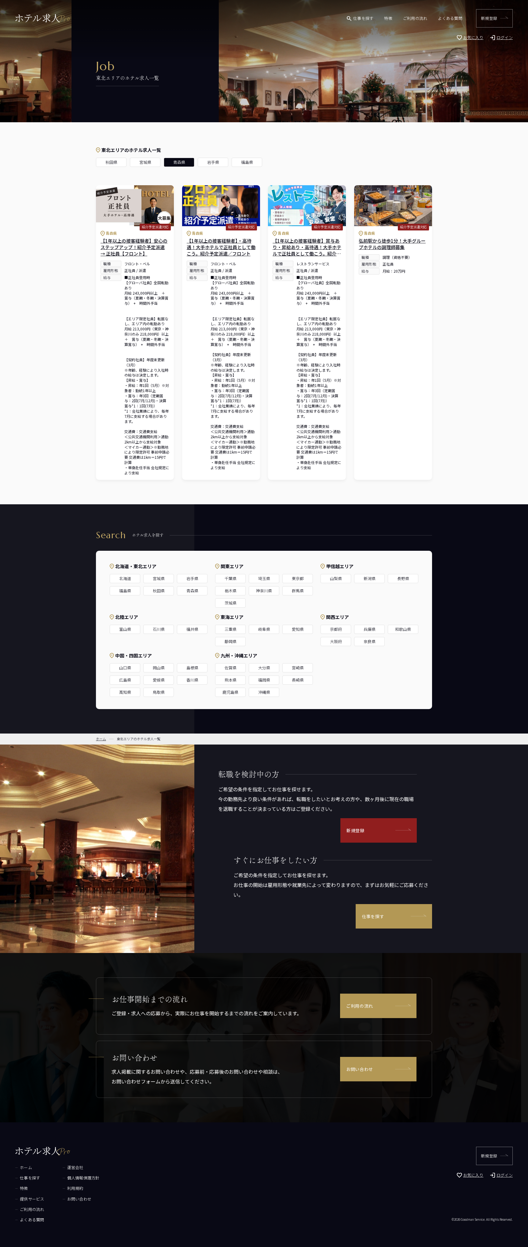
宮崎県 (298, 668)
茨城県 (231, 603)
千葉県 (231, 578)
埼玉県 (264, 578)
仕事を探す (363, 18)
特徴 (388, 18)
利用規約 (75, 1188)
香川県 (192, 680)
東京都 (298, 578)
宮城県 (145, 162)
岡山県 (159, 668)
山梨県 (336, 578)
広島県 (125, 680)
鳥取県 (159, 692)
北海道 (125, 578)
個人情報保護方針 (83, 1178)
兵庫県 (370, 629)
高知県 (125, 692)
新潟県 (370, 578)
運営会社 (75, 1167)
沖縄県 (264, 692)
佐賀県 (231, 668)
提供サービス (32, 1199)
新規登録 (489, 18)
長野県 (403, 578)
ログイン (505, 37)
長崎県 (298, 680)
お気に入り (473, 37)
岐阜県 (264, 629)
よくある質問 (450, 18)
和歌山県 (403, 629)
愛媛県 (159, 680)
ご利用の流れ (415, 18)
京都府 (336, 629)
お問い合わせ (359, 1069)
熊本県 (231, 680)
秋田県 (111, 162)
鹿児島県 (230, 692)
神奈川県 (264, 591)
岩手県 (213, 162)
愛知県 (298, 629)
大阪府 (336, 641)
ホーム (26, 1167)
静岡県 (231, 641)
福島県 (247, 162)
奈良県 (370, 641)
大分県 (264, 668)
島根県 (192, 668)
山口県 (125, 668)
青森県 (179, 162)
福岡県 (264, 680)
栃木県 (231, 591)
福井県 (192, 629)
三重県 (231, 629)
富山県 (125, 629)
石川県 (159, 629)
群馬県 (298, 591)
